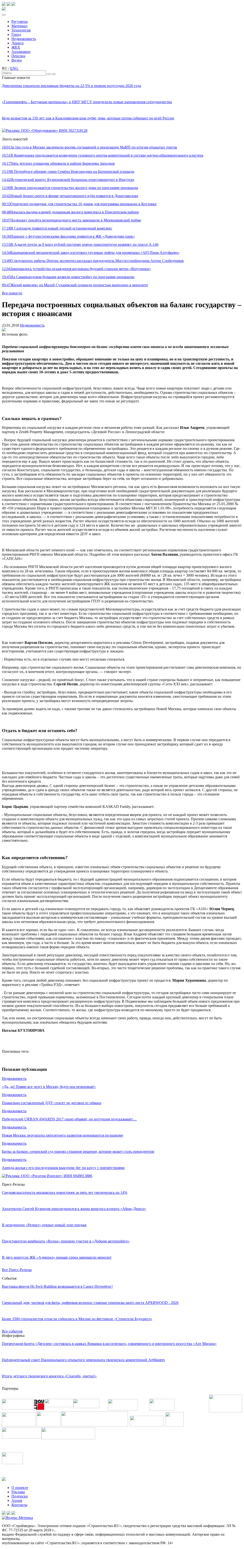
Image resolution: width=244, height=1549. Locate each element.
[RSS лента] (13, 4)
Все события (12, 1331)
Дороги (17, 43)
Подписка (19, 1496)
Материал (19, 26)
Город (16, 34)
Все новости (12, 293)
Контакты (19, 1505)
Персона (18, 56)
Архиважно (20, 52)
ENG (14, 68)
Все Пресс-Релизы (17, 1270)
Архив (16, 1500)
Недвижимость (23, 39)
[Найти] (49, 74)
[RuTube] (8, 4)
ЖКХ (15, 47)
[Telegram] (4, 4)
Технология (20, 30)
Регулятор (19, 22)
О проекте (19, 1488)
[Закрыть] (54, 74)
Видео (16, 60)
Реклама (18, 1492)
